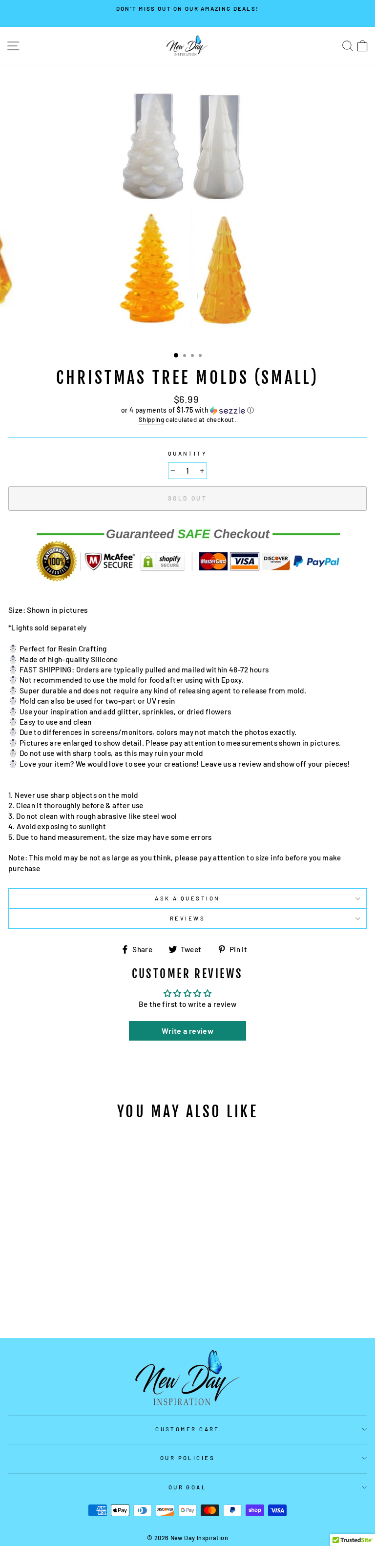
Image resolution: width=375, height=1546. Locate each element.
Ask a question (187, 898)
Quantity (188, 453)
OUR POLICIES (187, 1458)
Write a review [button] (187, 1030)
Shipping (151, 419)
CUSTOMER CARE (187, 1429)
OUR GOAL (187, 1487)
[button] (187, 410)
